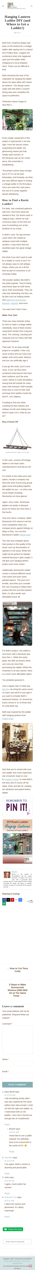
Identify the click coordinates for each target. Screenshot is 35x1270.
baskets (14, 303)
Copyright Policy (17, 1263)
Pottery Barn (8, 718)
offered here (25, 535)
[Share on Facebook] (4, 900)
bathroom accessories (16, 300)
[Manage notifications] (30, 1265)
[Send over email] (4, 903)
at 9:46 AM (9, 1181)
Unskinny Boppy (11, 779)
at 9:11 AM (9, 1200)
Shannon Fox (10, 1197)
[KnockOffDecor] (17, 6)
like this (5, 689)
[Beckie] (7, 875)
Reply (7, 1124)
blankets (6, 303)
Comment (7, 1024)
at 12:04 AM (9, 1095)
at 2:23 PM (9, 1161)
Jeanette (8, 1157)
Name (5, 1059)
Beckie (18, 32)
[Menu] (3, 6)
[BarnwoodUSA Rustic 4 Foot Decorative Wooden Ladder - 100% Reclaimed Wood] (17, 439)
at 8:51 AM (14, 1132)
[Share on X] (8, 900)
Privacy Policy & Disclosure (12, 1261)
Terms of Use (26, 1261)
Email (5, 1071)
